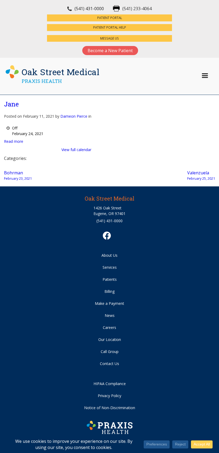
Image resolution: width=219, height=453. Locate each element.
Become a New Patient (110, 50)
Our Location (109, 339)
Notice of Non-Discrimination (109, 407)
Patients (110, 279)
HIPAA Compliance (109, 383)
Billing (109, 291)
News (110, 315)
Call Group (110, 351)
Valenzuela (201, 175)
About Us (109, 255)
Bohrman (18, 175)
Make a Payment (109, 303)
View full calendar (76, 149)
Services (110, 267)
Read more (13, 141)
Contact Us (109, 363)
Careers (109, 327)
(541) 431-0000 (89, 8)
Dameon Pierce (73, 116)
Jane (11, 104)
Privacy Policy (109, 395)
